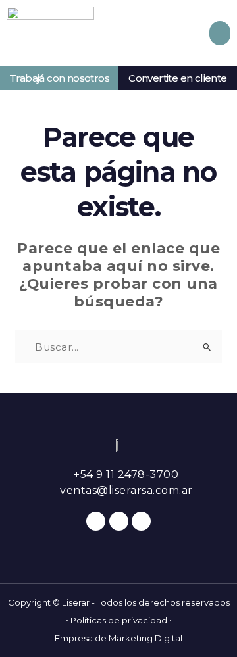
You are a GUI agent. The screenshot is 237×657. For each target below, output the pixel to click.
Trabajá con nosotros (59, 78)
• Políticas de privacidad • (119, 620)
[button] (219, 33)
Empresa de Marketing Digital (118, 638)
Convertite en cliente (177, 78)
